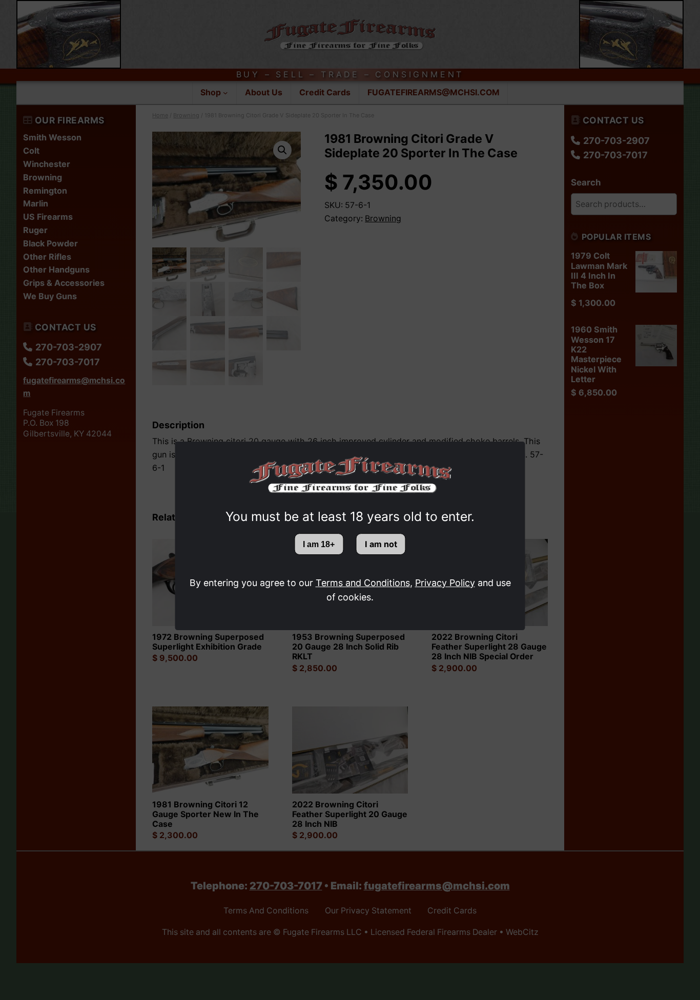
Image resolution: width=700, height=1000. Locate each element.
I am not (381, 544)
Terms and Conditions (363, 582)
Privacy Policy (445, 582)
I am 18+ (319, 544)
